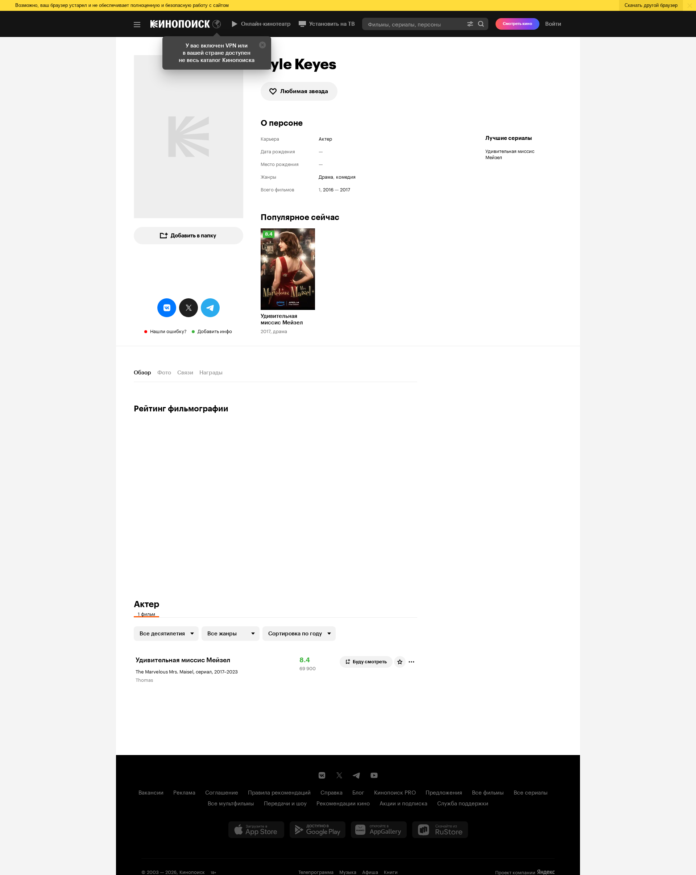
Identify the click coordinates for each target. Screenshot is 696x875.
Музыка (347, 871)
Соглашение (221, 791)
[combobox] (412, 24)
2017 (345, 189)
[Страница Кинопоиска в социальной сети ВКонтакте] (322, 775)
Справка (331, 791)
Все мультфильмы (231, 802)
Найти (481, 24)
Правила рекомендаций (279, 791)
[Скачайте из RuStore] (440, 829)
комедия (346, 176)
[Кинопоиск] (180, 24)
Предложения (444, 791)
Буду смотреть (370, 661)
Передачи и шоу (285, 802)
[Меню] (137, 24)
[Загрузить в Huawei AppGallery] (379, 829)
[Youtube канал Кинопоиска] (374, 775)
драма (326, 176)
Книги (391, 871)
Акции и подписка (403, 802)
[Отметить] (411, 662)
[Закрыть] (262, 45)
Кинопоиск (192, 871)
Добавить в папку (193, 235)
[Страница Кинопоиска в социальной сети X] (339, 775)
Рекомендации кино (343, 802)
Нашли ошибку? (168, 330)
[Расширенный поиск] (470, 24)
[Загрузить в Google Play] (317, 829)
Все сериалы (531, 791)
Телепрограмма (316, 871)
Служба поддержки (462, 802)
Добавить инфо (215, 330)
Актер (325, 138)
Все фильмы (488, 791)
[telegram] (210, 307)
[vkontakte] (166, 307)
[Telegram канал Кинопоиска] (356, 775)
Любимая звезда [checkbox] (304, 91)
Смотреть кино (517, 23)
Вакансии (150, 791)
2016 (328, 189)
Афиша (370, 871)
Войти (553, 24)
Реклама (184, 791)
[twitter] (188, 307)
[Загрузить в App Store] (256, 829)
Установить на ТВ (332, 24)
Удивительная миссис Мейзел (509, 153)
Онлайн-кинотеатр (266, 24)
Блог (358, 791)
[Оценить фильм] (400, 662)
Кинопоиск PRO (395, 791)
